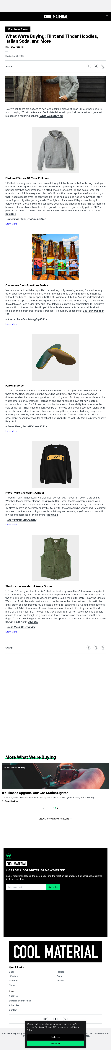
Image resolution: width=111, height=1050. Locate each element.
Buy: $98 (10, 214)
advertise (14, 1005)
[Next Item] (67, 808)
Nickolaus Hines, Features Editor (26, 219)
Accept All (55, 1043)
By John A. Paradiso (15, 47)
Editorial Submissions (20, 1000)
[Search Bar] (107, 16)
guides (60, 980)
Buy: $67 (33, 621)
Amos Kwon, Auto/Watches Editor (27, 426)
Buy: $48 (10, 421)
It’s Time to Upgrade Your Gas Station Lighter (35, 793)
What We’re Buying (51, 115)
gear (11, 971)
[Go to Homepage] (56, 17)
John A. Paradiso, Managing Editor (27, 319)
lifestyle (13, 976)
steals (12, 985)
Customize (55, 1037)
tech (59, 976)
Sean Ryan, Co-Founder (21, 627)
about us (13, 996)
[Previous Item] (43, 808)
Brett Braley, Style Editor (21, 519)
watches (13, 980)
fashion (60, 971)
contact (13, 1010)
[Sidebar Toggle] (4, 16)
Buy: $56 (52, 514)
